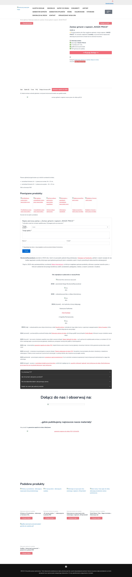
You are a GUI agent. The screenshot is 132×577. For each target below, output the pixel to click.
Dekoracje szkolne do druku (59, 333)
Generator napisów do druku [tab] (60, 89)
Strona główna (24, 20)
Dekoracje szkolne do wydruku (36, 20)
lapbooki (84, 363)
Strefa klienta (109, 3)
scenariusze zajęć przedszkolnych (54, 357)
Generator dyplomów (57, 12)
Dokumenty (75, 8)
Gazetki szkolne (38, 8)
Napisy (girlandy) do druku (69, 339)
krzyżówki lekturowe (36, 365)
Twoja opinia (27, 231)
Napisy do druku (63, 8)
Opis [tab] (21, 89)
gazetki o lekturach (76, 363)
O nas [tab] (32, 89)
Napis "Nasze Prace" (80, 61)
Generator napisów (39, 12)
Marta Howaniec (102, 327)
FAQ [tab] (36, 89)
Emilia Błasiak (89, 333)
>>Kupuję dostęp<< (26, 518)
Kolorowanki (79, 12)
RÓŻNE (69, 12)
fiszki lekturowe (105, 363)
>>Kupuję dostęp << (91, 52)
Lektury (85, 8)
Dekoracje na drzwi (39, 15)
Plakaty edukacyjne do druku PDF (64, 351)
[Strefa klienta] (112, 1)
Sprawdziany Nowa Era (67, 15)
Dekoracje (51, 8)
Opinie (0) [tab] (26, 89)
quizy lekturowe (47, 365)
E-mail (69, 241)
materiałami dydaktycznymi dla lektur (45, 363)
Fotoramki (90, 12)
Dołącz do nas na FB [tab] (44, 89)
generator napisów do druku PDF (43, 345)
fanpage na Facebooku (85, 258)
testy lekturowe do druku (94, 363)
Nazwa (24, 241)
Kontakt (52, 15)
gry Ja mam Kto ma (25, 365)
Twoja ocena (24, 227)
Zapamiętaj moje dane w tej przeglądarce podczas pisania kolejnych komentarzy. (43, 247)
